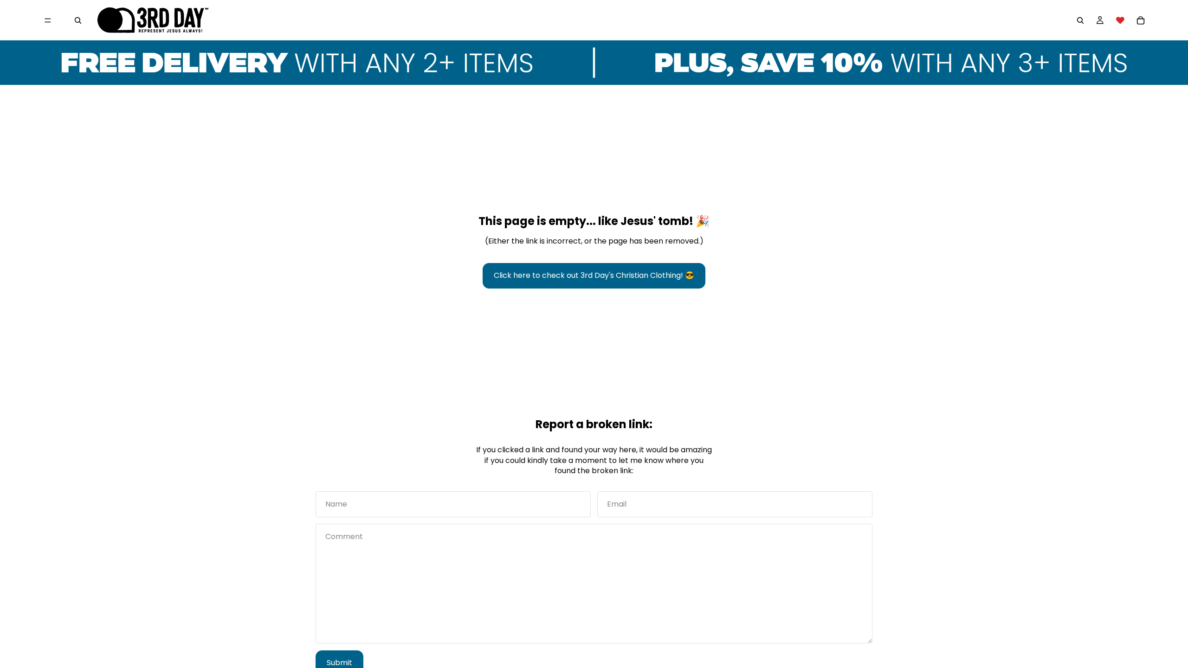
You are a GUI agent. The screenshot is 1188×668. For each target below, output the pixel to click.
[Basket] (1140, 20)
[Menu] (47, 20)
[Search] (78, 20)
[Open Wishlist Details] (1120, 20)
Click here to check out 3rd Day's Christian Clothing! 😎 (594, 275)
